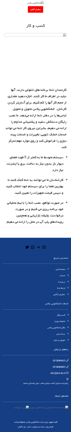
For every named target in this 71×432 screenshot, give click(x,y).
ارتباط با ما (61, 288)
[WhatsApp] (33, 249)
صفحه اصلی (60, 269)
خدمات (62, 275)
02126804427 (59, 361)
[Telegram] (38, 249)
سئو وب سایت (32, 427)
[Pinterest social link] (13, 9)
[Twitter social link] (17, 9)
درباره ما (61, 282)
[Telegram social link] (5, 9)
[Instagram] (44, 249)
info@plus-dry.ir (58, 373)
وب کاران (21, 427)
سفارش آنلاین (35, 9)
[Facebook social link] (21, 9)
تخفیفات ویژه (59, 321)
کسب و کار (61, 315)
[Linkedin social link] (9, 9)
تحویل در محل (59, 340)
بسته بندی (60, 334)
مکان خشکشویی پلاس (56, 327)
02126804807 (59, 367)
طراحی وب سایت (47, 427)
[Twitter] (27, 249)
